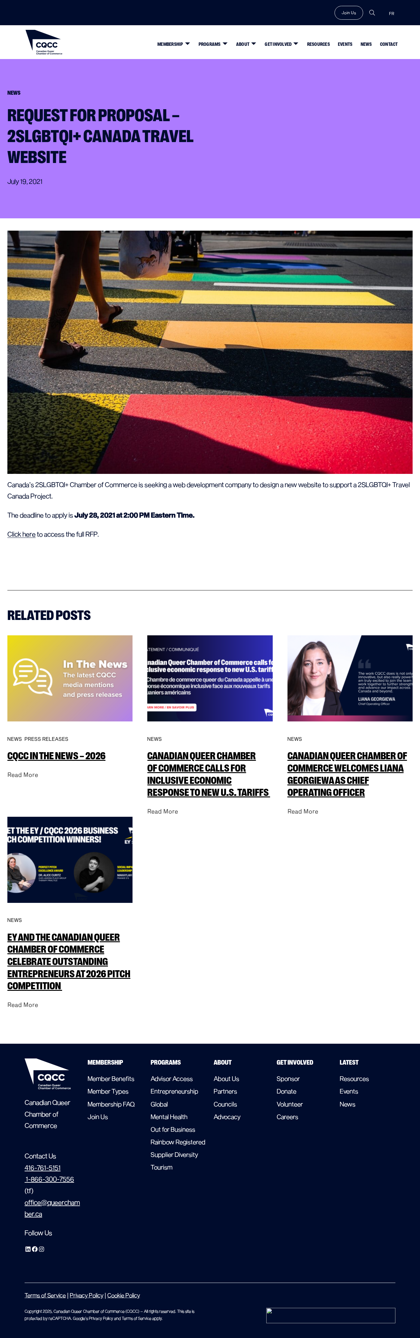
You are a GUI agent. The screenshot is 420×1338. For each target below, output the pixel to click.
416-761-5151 (43, 1167)
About (242, 44)
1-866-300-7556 (49, 1179)
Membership (170, 44)
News (366, 44)
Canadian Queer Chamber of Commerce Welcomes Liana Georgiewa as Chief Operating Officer (347, 774)
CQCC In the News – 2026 (56, 756)
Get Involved (278, 44)
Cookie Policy (123, 1295)
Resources (318, 44)
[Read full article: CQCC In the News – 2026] (70, 726)
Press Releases (47, 739)
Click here (21, 534)
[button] (186, 41)
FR (391, 13)
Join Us (349, 12)
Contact (389, 44)
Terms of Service (45, 1295)
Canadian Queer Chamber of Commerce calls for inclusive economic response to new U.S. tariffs (208, 774)
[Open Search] (372, 12)
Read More (22, 774)
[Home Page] (44, 42)
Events (345, 44)
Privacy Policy (86, 1295)
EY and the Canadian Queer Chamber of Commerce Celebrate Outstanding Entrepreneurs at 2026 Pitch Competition (68, 961)
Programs (210, 44)
